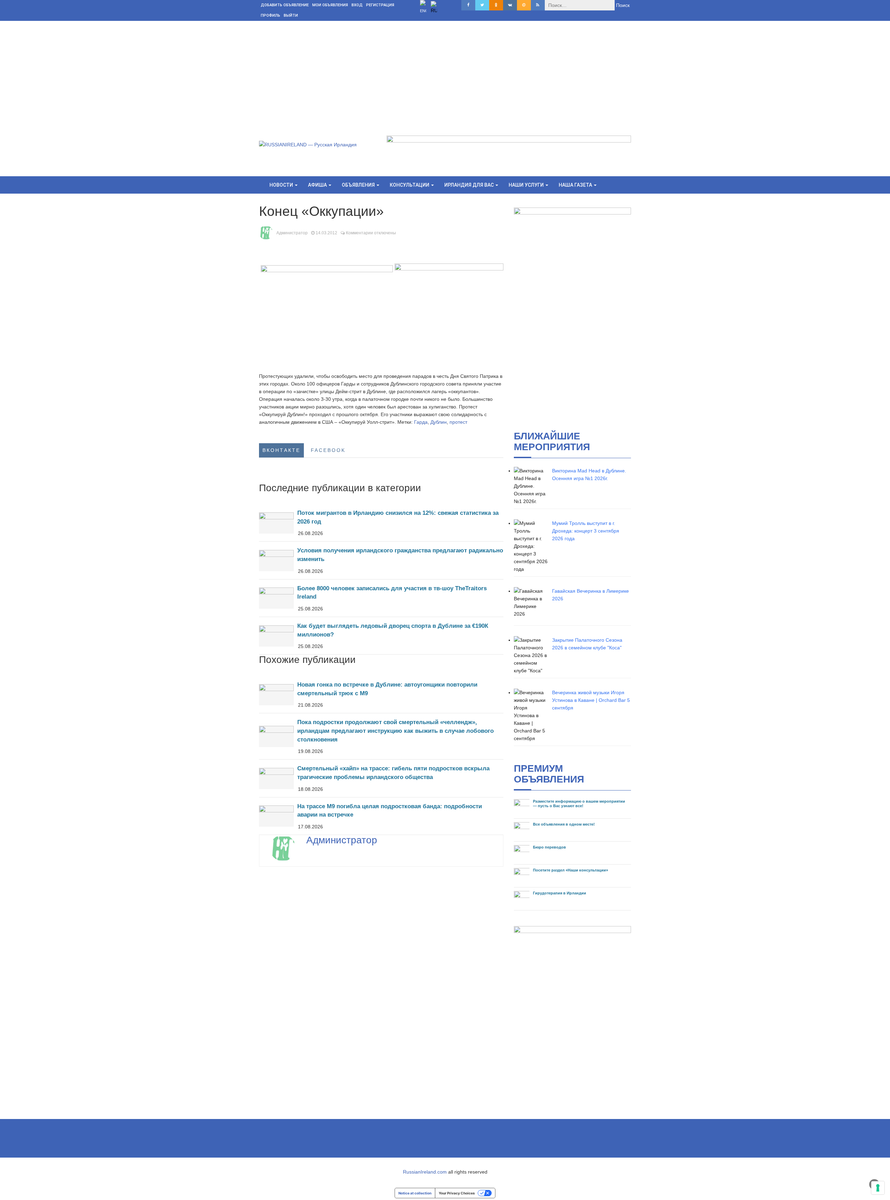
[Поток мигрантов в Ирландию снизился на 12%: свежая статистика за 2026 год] (381, 522)
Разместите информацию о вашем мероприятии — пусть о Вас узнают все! (579, 803)
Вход (357, 5)
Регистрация (380, 5)
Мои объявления (330, 5)
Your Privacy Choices (457, 1193)
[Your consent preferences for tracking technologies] (877, 1187)
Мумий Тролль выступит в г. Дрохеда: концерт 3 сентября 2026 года (585, 530)
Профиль (270, 15)
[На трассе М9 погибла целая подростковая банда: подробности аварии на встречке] (381, 816)
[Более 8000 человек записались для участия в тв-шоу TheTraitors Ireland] (381, 598)
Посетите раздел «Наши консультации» (570, 870)
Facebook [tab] (328, 450)
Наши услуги (527, 185)
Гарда (421, 422)
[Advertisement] (445, 73)
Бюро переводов (549, 847)
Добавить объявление (285, 5)
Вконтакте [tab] (281, 450)
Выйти (291, 15)
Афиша (318, 185)
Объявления (359, 185)
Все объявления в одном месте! (564, 824)
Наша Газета (576, 185)
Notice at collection (414, 1193)
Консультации (410, 185)
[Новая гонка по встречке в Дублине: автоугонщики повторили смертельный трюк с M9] (381, 694)
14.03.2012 (326, 232)
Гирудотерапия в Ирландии (559, 893)
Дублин (438, 422)
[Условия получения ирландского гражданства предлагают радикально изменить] (381, 560)
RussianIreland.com (425, 1172)
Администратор (292, 232)
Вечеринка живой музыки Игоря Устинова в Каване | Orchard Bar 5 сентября (591, 700)
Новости (281, 185)
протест (458, 422)
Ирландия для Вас (469, 185)
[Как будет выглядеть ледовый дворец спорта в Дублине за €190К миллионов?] (381, 635)
